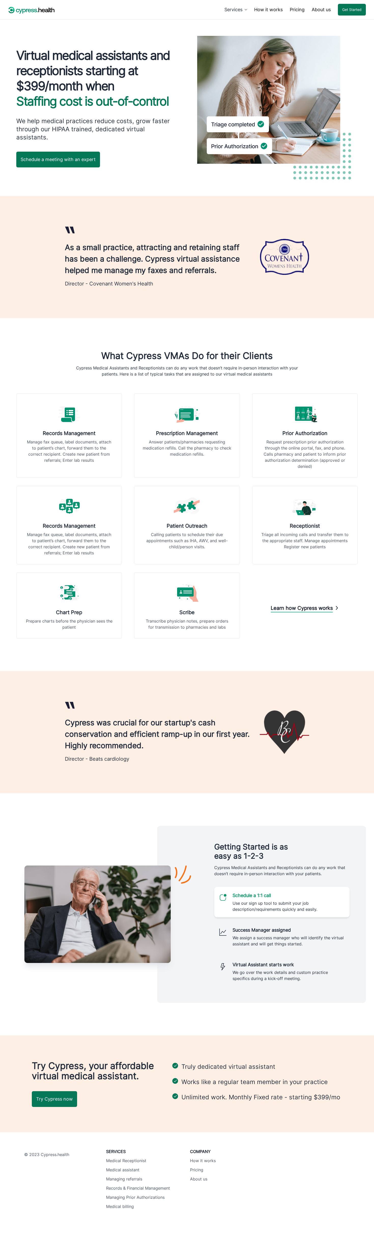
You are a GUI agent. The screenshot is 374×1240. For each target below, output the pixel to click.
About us (321, 9)
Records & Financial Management (138, 1188)
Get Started (352, 9)
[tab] (282, 902)
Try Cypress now (54, 1099)
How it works (268, 9)
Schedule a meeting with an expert (58, 159)
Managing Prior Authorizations (135, 1197)
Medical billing (120, 1206)
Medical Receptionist (126, 1160)
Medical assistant (122, 1169)
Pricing (297, 9)
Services (233, 9)
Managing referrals (124, 1178)
